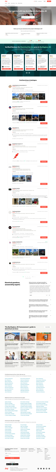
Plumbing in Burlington (8, 424)
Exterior (9, 3)
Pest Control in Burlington (40, 427)
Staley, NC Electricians (39, 383)
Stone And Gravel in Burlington (25, 436)
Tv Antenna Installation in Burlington (10, 415)
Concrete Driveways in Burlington (41, 426)
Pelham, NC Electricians (39, 384)
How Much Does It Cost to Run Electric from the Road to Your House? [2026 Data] (11, 344)
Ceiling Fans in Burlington (8, 403)
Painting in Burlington (39, 424)
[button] (15, 96)
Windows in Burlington (23, 430)
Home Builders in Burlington (40, 435)
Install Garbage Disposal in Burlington (26, 404)
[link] (3, 67)
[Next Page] (34, 276)
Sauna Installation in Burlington (41, 403)
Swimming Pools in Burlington (40, 432)
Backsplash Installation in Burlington (26, 403)
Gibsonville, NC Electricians (9, 383)
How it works (46, 449)
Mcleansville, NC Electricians (9, 387)
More (16, 3)
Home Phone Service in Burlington (41, 410)
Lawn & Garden (13, 3)
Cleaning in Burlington (8, 430)
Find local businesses (24, 449)
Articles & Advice (20, 3)
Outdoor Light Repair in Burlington (25, 412)
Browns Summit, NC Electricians (25, 378)
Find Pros (28, 20)
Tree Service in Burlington (8, 427)
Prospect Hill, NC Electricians (24, 384)
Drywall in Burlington (39, 433)
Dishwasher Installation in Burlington (41, 409)
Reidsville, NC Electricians (24, 387)
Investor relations (47, 455)
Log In (45, 1)
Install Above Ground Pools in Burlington (42, 401)
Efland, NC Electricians (8, 390)
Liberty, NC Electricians (23, 383)
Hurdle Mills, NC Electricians (40, 381)
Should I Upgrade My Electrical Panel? (27, 362)
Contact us (46, 456)
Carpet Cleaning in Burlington (24, 432)
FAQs (38, 452)
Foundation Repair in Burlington (25, 433)
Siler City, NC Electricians (40, 390)
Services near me (23, 451)
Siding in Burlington (39, 430)
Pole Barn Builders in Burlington (9, 413)
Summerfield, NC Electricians (40, 387)
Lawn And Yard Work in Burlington (10, 433)
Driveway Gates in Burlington (24, 409)
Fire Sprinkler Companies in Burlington (26, 406)
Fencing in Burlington (8, 429)
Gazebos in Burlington (23, 410)
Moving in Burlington (23, 424)
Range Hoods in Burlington (40, 406)
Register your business (32, 449)
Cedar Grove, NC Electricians (24, 380)
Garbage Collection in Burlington (25, 435)
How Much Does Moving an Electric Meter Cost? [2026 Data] (43, 344)
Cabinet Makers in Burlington (40, 438)
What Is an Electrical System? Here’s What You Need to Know (42, 363)
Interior (6, 3)
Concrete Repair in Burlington (9, 438)
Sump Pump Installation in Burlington (41, 412)
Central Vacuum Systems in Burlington (26, 413)
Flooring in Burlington (8, 432)
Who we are (46, 451)
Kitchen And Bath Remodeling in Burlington (11, 410)
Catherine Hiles (38, 342)
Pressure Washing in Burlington (9, 436)
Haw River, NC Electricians (9, 378)
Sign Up (49, 1)
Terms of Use (11, 467)
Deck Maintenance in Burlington (41, 436)
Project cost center (40, 451)
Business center (31, 451)
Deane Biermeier (23, 342)
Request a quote (6, 68)
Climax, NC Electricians (39, 378)
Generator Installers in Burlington (10, 404)
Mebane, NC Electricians (8, 381)
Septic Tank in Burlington (24, 426)
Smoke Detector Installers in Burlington (11, 407)
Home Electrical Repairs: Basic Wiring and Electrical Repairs (11, 363)
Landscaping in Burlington (9, 435)
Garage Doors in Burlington (40, 429)
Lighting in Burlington (8, 401)
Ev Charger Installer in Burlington (10, 406)
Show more (46, 197)
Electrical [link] (6, 5)
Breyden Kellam (7, 342)
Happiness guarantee (48, 457)
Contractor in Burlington (8, 412)
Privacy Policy (16, 467)
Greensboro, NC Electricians (24, 381)
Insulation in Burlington (23, 427)
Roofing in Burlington (8, 426)
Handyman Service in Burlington (25, 429)
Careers (46, 452)
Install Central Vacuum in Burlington (41, 407)
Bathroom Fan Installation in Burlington (26, 407)
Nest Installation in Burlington (24, 401)
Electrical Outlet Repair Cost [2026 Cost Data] (28, 344)
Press (45, 453)
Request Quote (44, 123)
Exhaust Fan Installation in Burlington (41, 404)
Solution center (39, 449)
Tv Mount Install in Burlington (24, 415)
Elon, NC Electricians (8, 380)
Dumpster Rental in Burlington (25, 438)
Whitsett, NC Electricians (8, 384)
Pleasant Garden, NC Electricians (41, 380)
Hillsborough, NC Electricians (24, 390)
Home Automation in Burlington (9, 409)
